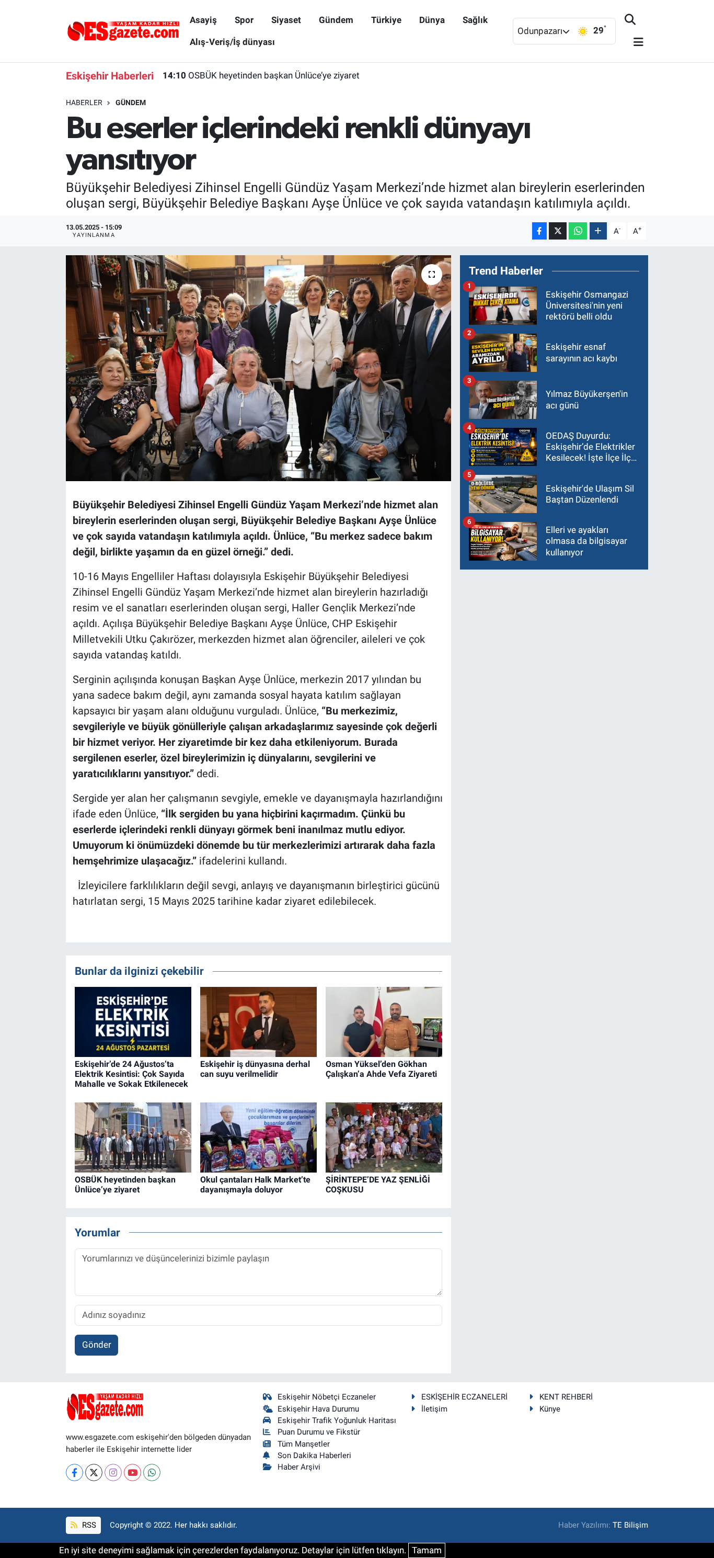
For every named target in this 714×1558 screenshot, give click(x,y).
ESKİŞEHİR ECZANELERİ (464, 1397)
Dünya (432, 20)
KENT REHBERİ (566, 1397)
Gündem (336, 20)
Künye (549, 1409)
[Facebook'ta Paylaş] (539, 231)
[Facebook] (74, 1472)
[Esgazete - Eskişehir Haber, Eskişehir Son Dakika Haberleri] (123, 30)
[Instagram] (113, 1472)
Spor (244, 20)
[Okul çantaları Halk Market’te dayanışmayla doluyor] (258, 1137)
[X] (93, 1472)
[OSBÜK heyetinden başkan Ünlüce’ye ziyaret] (133, 1137)
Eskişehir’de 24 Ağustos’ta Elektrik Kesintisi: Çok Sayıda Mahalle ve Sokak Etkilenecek (131, 1074)
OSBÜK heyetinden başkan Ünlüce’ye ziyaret (261, 75)
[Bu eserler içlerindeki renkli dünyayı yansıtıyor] (258, 368)
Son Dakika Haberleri (314, 1455)
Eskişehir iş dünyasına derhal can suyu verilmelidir (255, 1069)
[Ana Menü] (634, 42)
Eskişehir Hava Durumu (318, 1409)
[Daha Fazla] (598, 231)
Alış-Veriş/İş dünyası (232, 42)
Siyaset (286, 20)
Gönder (96, 1344)
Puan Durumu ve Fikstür (319, 1432)
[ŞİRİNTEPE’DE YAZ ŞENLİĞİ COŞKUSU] (384, 1137)
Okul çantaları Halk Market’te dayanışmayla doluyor (255, 1185)
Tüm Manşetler (304, 1444)
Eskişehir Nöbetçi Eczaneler (327, 1397)
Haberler (84, 102)
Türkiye (386, 20)
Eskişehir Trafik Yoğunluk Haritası (337, 1420)
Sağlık (475, 20)
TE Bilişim (630, 1525)
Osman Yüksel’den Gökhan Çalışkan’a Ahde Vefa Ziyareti (381, 1069)
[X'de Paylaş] (558, 231)
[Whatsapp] (151, 1472)
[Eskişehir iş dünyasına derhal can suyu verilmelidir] (258, 1021)
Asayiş (203, 20)
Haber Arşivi (299, 1467)
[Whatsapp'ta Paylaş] (578, 231)
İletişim (434, 1409)
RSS (88, 1525)
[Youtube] (132, 1472)
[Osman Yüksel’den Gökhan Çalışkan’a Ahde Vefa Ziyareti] (384, 1021)
